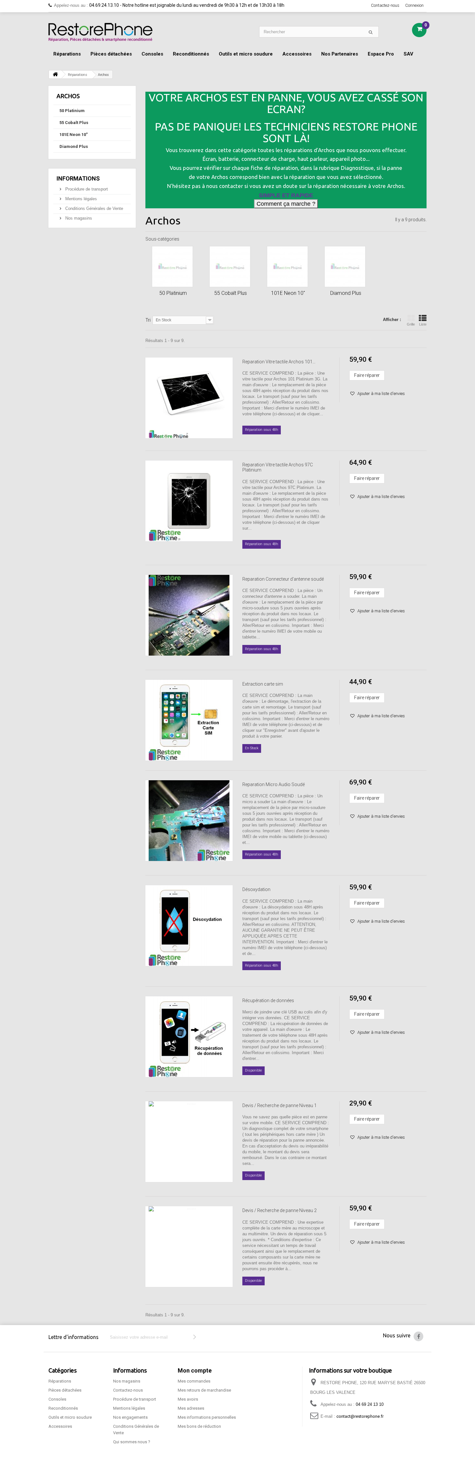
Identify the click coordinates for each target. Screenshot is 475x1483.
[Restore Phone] (100, 32)
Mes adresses (191, 1408)
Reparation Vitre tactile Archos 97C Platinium (277, 467)
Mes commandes (194, 1381)
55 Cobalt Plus (73, 122)
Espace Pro (381, 54)
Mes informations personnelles (207, 1417)
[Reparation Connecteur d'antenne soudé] (189, 615)
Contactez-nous (385, 5)
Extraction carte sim (262, 684)
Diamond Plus (73, 146)
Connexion (414, 5)
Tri (148, 320)
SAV (408, 54)
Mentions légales (80, 198)
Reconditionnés (191, 54)
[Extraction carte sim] (189, 720)
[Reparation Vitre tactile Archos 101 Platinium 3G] (189, 398)
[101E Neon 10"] (287, 266)
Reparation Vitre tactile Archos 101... (278, 361)
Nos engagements (130, 1417)
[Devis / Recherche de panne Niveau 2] (189, 1246)
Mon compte (195, 1370)
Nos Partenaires (339, 54)
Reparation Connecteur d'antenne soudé (283, 579)
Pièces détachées (111, 54)
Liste (423, 324)
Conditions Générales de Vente (93, 208)
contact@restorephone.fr (360, 1416)
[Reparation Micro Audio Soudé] (189, 820)
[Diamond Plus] (345, 266)
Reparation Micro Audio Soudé (273, 784)
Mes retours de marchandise (204, 1390)
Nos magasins (78, 218)
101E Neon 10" (73, 134)
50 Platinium (72, 110)
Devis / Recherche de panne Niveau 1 (279, 1105)
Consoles (152, 54)
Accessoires (296, 54)
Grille (411, 324)
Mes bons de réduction (199, 1426)
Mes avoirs (188, 1399)
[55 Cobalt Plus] (230, 266)
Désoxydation (256, 889)
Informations (78, 178)
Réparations (67, 54)
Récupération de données (268, 1000)
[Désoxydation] (189, 925)
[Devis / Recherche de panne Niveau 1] (189, 1141)
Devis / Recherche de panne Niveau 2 (279, 1210)
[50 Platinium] (172, 266)
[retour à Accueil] (55, 74)
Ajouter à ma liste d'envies (380, 393)
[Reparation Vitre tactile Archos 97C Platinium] (189, 501)
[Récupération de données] (189, 1036)
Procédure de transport (86, 189)
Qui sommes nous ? (131, 1441)
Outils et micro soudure (246, 54)
